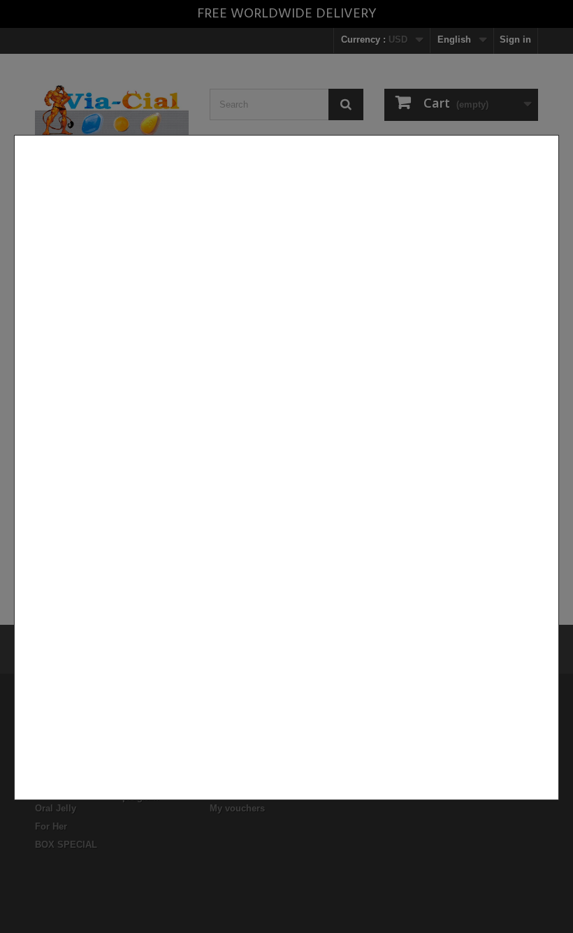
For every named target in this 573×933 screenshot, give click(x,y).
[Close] (553, 807)
